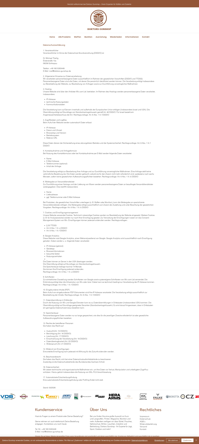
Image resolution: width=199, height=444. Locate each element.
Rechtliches (150, 410)
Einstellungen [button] (159, 440)
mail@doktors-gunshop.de (52, 431)
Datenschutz (145, 419)
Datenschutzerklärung (140, 440)
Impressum (144, 416)
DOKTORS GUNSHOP (99, 29)
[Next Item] (195, 396)
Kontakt (143, 429)
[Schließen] (196, 440)
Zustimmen (187, 440)
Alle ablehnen (173, 440)
